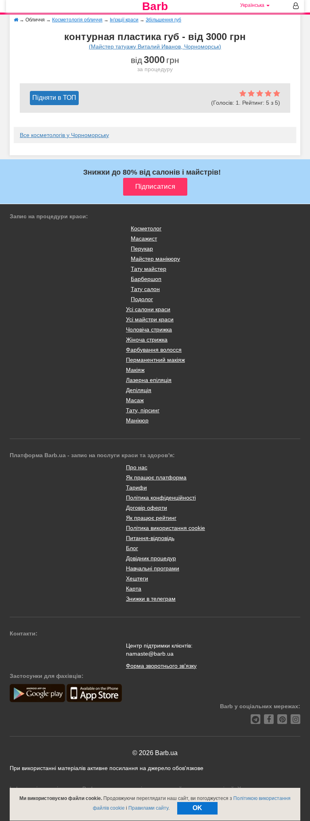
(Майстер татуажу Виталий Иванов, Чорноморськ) (155, 46)
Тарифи (136, 487)
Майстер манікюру (155, 258)
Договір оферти (146, 507)
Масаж (135, 400)
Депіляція (138, 390)
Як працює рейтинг (151, 518)
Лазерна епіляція (149, 380)
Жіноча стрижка (147, 339)
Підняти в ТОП (54, 97)
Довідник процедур (151, 558)
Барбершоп (146, 279)
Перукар (142, 248)
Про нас (136, 467)
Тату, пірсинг (142, 410)
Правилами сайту (148, 808)
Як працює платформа (156, 477)
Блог (132, 548)
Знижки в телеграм (151, 598)
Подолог (142, 299)
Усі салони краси (148, 309)
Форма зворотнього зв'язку (161, 666)
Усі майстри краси (150, 319)
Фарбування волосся (154, 349)
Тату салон (145, 289)
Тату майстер (148, 269)
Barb (155, 6)
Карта (133, 588)
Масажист (144, 238)
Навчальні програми (152, 568)
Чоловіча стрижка (149, 329)
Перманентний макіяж (155, 360)
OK (197, 807)
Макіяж (135, 370)
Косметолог (146, 228)
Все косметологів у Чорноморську (64, 135)
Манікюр (137, 420)
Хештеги (137, 578)
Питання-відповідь (150, 538)
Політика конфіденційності (161, 497)
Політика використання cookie (165, 528)
